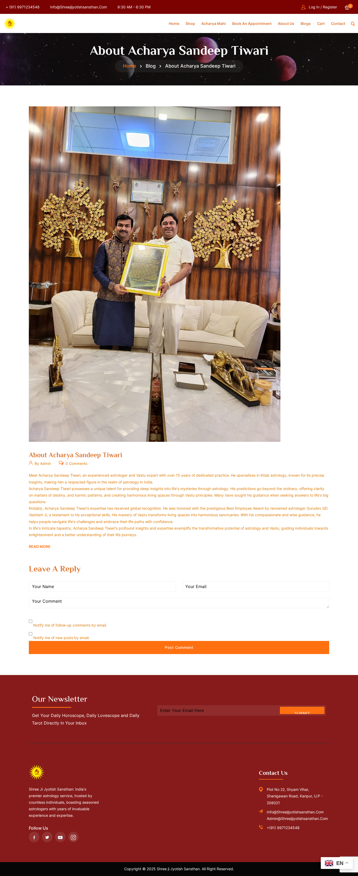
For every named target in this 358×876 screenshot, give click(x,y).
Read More (40, 546)
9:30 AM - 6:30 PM (133, 7)
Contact (338, 23)
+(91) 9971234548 (283, 827)
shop (190, 23)
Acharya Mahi (213, 23)
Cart (321, 23)
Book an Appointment (252, 23)
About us (286, 23)
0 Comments (75, 463)
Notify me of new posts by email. (61, 637)
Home (174, 23)
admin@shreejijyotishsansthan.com (297, 818)
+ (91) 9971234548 (23, 7)
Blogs (306, 23)
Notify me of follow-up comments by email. (70, 625)
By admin (42, 463)
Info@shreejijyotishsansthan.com (78, 7)
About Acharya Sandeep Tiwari (75, 455)
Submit (302, 712)
